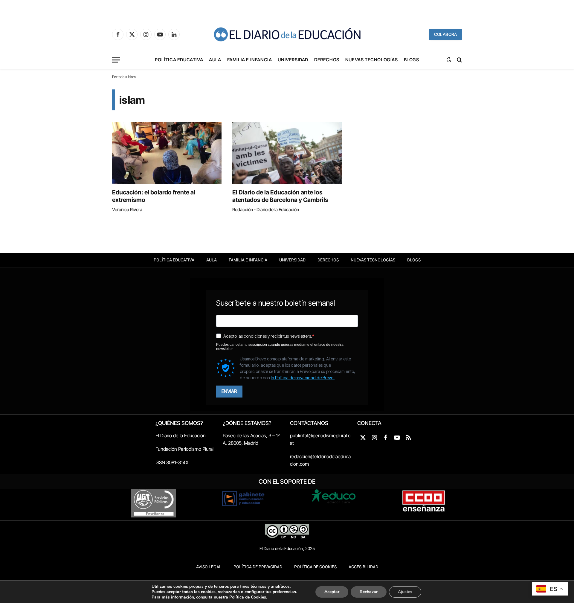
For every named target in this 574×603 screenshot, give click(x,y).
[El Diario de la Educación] (287, 34)
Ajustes (405, 592)
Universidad (293, 60)
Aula (215, 60)
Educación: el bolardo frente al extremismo (153, 196)
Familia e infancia (249, 60)
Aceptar (331, 592)
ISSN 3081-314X (172, 462)
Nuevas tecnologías (371, 60)
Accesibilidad (363, 567)
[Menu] (116, 60)
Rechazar (369, 592)
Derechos (326, 60)
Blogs (411, 60)
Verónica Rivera (127, 209)
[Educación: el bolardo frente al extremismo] (167, 153)
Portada (118, 76)
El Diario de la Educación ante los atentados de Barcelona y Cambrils (280, 196)
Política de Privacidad (257, 567)
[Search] (459, 60)
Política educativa (179, 60)
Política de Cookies (315, 567)
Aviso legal (209, 567)
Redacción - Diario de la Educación (265, 209)
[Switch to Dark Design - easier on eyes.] (449, 60)
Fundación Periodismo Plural (184, 449)
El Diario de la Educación (180, 435)
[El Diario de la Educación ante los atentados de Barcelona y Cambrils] (287, 153)
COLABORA (445, 34)
